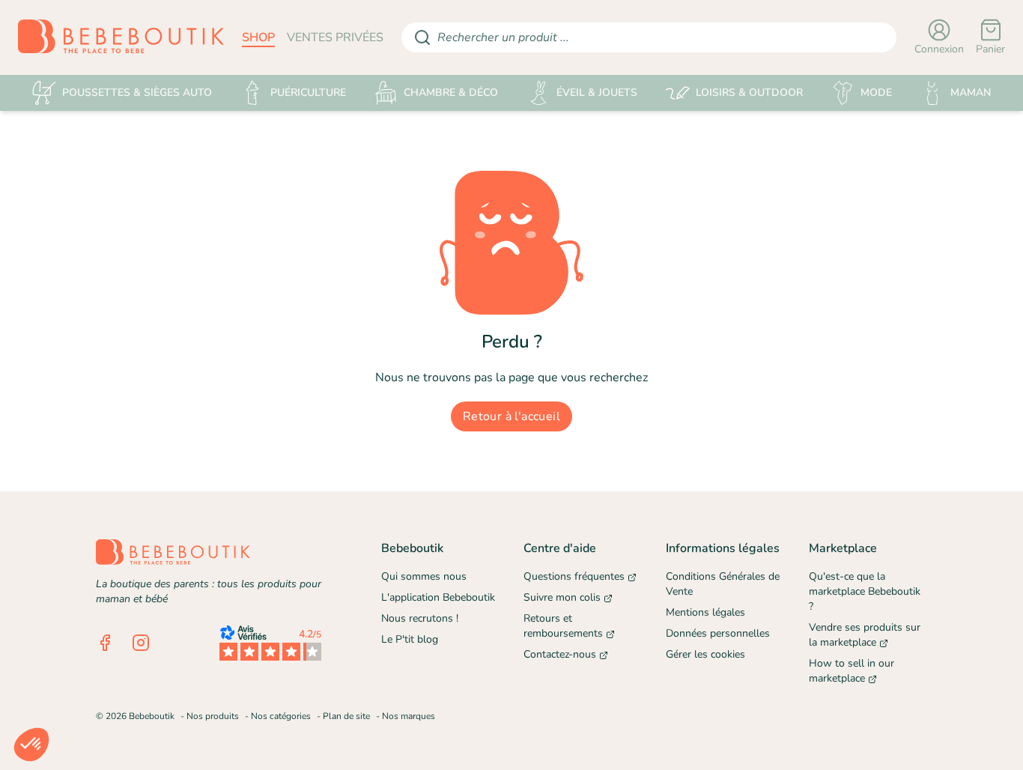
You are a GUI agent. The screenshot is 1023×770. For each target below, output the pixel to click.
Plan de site (346, 716)
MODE (876, 92)
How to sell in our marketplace (851, 670)
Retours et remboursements (563, 625)
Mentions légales (705, 612)
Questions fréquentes (574, 576)
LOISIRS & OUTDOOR (749, 92)
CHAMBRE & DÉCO (451, 92)
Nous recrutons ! (419, 618)
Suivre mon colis (562, 597)
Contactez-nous (559, 654)
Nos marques (408, 716)
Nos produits (212, 716)
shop (258, 37)
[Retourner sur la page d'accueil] (121, 37)
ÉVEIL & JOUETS (596, 92)
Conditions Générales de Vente (723, 583)
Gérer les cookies (705, 654)
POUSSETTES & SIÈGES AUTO (137, 92)
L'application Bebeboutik (438, 597)
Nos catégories (281, 716)
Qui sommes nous (424, 576)
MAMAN (970, 92)
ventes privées (335, 37)
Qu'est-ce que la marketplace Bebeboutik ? (864, 591)
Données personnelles (718, 633)
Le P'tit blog (409, 639)
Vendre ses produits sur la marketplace (864, 634)
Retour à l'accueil (511, 416)
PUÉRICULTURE (308, 92)
